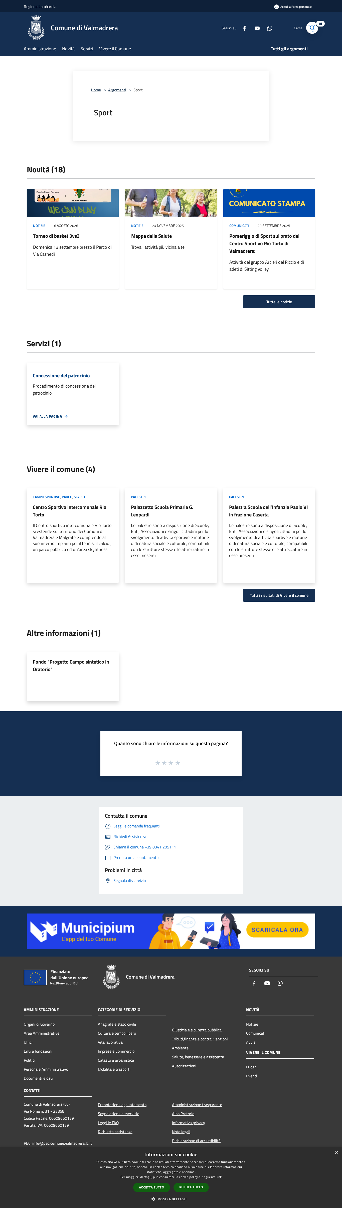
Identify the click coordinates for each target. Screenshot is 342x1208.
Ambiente (180, 1048)
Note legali (181, 1132)
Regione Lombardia (40, 7)
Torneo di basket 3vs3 (56, 236)
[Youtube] (255, 27)
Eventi (251, 1076)
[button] (171, 1199)
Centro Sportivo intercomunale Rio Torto (69, 510)
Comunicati (239, 225)
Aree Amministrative (41, 1033)
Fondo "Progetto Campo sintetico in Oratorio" (71, 665)
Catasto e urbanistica (116, 1060)
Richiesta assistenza (115, 1132)
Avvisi (251, 1042)
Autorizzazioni (184, 1066)
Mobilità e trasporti (114, 1069)
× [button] (336, 1152)
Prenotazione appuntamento (122, 1105)
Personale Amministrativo (46, 1069)
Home (96, 90)
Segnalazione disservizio (118, 1114)
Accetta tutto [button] (151, 1187)
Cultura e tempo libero (117, 1033)
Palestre (139, 496)
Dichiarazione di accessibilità (196, 1141)
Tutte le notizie (279, 302)
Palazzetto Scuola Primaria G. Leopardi (162, 510)
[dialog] (171, 1177)
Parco (67, 496)
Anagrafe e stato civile (117, 1024)
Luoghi (252, 1067)
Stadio (79, 496)
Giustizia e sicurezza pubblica (197, 1030)
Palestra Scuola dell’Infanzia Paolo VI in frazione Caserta (268, 510)
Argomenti (117, 90)
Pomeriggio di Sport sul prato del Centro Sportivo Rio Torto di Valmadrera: (264, 243)
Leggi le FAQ (108, 1123)
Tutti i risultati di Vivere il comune (279, 595)
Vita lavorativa (110, 1042)
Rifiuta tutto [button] (191, 1187)
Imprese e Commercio (116, 1051)
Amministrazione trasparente (197, 1105)
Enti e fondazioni (38, 1051)
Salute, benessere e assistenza (198, 1057)
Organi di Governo (39, 1024)
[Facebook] (243, 27)
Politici (29, 1060)
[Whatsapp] (268, 27)
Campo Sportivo (46, 496)
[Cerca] (312, 28)
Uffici (28, 1042)
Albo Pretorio (183, 1114)
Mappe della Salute (151, 236)
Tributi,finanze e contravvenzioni (200, 1039)
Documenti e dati (38, 1078)
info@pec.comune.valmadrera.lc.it (62, 1143)
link (219, 1177)
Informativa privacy (188, 1123)
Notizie (39, 225)
